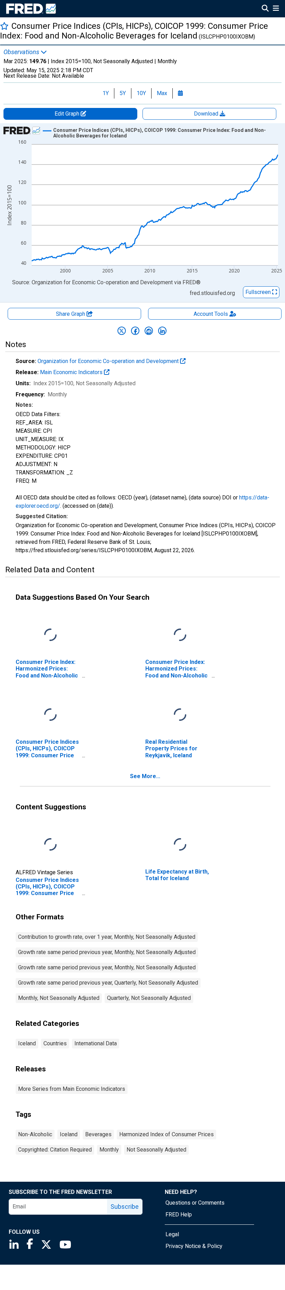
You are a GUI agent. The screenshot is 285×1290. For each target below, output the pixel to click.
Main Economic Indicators (72, 372)
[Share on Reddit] (149, 331)
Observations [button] (22, 52)
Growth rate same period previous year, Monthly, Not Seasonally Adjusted (107, 952)
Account (211, 314)
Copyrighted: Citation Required (55, 1149)
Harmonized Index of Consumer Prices (166, 1134)
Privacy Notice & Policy (193, 1246)
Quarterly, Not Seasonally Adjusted (149, 998)
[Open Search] (265, 9)
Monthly (109, 1149)
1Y (106, 93)
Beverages (98, 1134)
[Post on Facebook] (135, 331)
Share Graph (71, 314)
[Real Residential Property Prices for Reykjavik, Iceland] (180, 715)
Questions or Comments (195, 1202)
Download (207, 113)
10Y (141, 93)
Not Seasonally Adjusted (156, 1149)
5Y (123, 93)
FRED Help (178, 1214)
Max (162, 93)
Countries (55, 1043)
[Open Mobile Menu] (276, 9)
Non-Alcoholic (35, 1134)
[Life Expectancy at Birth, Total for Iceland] (180, 845)
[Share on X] (121, 331)
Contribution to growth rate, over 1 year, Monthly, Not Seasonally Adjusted (106, 937)
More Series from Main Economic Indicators (71, 1089)
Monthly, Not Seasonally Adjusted (58, 998)
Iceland (27, 1043)
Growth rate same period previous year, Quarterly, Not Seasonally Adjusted (108, 982)
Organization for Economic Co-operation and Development (109, 361)
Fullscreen (258, 292)
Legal (172, 1234)
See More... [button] (145, 776)
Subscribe (125, 1206)
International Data (95, 1043)
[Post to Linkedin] (162, 331)
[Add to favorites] (4, 26)
